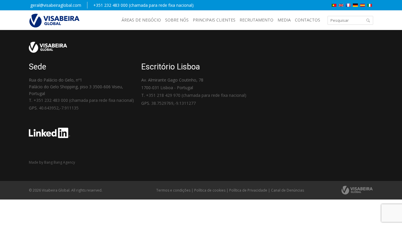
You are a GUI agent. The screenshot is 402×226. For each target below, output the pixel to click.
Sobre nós (177, 20)
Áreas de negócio (141, 20)
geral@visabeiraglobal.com (55, 5)
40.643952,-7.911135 (59, 108)
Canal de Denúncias (287, 190)
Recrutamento (256, 20)
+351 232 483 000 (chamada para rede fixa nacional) (143, 5)
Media (284, 20)
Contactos (307, 20)
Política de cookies (209, 190)
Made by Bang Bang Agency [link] (52, 162)
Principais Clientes (214, 20)
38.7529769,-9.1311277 (173, 103)
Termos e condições (173, 190)
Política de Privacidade (248, 190)
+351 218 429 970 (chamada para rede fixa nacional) (196, 95)
